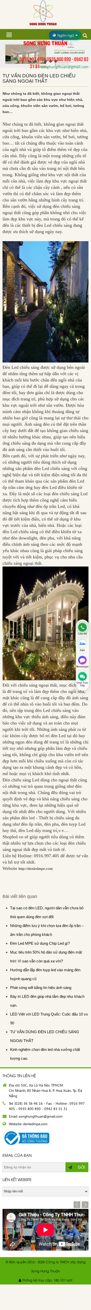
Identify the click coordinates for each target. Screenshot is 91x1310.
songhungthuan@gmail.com (64, 66)
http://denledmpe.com (35, 869)
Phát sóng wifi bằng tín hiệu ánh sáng (40, 987)
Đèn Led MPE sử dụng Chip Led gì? (40, 943)
